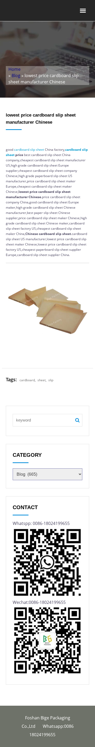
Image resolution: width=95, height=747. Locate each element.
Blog (16, 75)
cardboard (21, 149)
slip (32, 149)
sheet (40, 149)
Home (14, 69)
